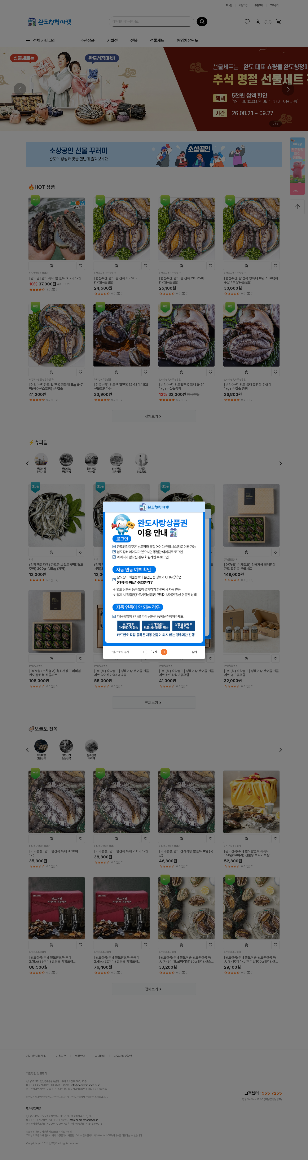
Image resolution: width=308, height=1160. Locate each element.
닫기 (194, 652)
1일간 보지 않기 (120, 652)
